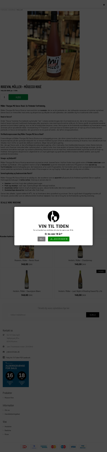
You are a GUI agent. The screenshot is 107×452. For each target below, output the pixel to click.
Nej (41, 239)
